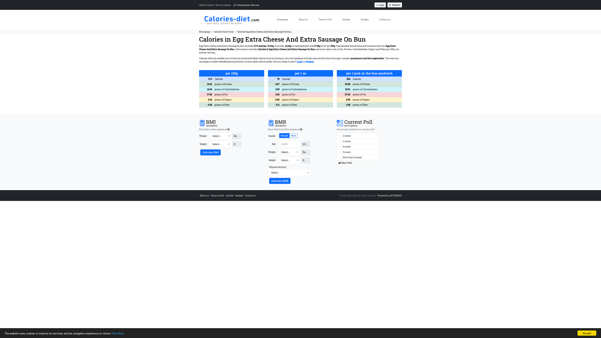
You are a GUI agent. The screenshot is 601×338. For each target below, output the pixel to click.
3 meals (346, 141)
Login (381, 4)
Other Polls (346, 162)
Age (274, 143)
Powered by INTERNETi (390, 195)
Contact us (384, 19)
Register (396, 4)
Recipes (365, 19)
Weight (203, 135)
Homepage (282, 19)
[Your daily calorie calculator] (232, 19)
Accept (587, 333)
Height (203, 144)
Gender (272, 135)
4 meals (346, 146)
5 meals (346, 152)
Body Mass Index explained (213, 129)
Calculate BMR (279, 180)
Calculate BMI (210, 152)
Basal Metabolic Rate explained (284, 129)
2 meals (346, 135)
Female (284, 135)
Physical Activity (277, 167)
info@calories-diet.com (247, 5)
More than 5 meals (352, 157)
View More (118, 333)
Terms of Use (325, 19)
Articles (346, 19)
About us (303, 19)
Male (293, 135)
